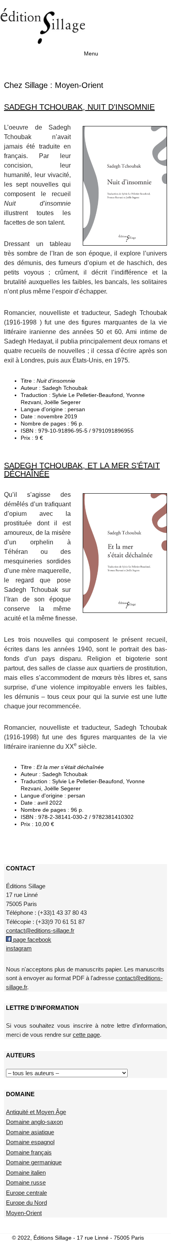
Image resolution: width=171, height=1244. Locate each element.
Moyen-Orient (24, 1213)
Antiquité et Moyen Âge (36, 1112)
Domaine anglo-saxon (34, 1121)
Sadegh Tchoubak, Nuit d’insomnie (79, 107)
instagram (19, 948)
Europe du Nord (26, 1202)
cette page (86, 1034)
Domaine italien (26, 1172)
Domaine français (29, 1152)
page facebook (31, 939)
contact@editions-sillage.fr (40, 930)
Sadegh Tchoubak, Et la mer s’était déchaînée (82, 469)
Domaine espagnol (30, 1142)
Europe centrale (26, 1192)
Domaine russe (26, 1182)
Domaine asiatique (30, 1132)
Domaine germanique (34, 1162)
